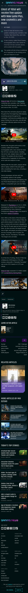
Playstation (3, 541)
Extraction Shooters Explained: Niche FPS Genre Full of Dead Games (9, 464)
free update (21, 101)
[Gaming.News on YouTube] (2, 528)
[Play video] (14, 135)
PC (1, 538)
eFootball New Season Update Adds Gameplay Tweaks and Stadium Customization (8, 453)
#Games (3, 299)
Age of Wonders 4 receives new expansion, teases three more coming (9, 507)
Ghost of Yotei (5, 101)
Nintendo (3, 545)
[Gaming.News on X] (8, 528)
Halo (2, 556)
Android (16, 556)
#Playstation (10, 299)
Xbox (2, 543)
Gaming (16, 538)
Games (5, 5)
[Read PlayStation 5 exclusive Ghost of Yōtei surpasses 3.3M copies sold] (13, 379)
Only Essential (10, 590)
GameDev (17, 543)
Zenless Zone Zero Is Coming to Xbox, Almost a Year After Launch (9, 485)
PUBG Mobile (3, 560)
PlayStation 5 (12, 205)
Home (2, 5)
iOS (15, 558)
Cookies (10, 584)
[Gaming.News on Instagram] (11, 528)
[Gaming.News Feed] (14, 528)
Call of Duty (3, 563)
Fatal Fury (3, 565)
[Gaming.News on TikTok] (17, 528)
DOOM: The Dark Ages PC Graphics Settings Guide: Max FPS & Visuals (9, 475)
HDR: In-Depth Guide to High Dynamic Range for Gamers (9, 496)
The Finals (3, 558)
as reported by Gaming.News (12, 273)
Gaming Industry (4, 547)
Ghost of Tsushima (13, 213)
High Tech (17, 541)
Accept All (19, 590)
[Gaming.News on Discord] (5, 528)
